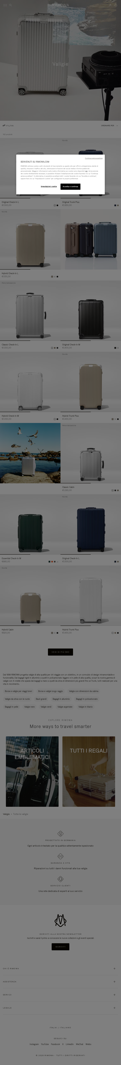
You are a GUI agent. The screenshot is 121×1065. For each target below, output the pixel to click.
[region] (60, 174)
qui (86, 171)
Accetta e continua (70, 186)
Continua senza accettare (94, 158)
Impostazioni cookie (49, 186)
